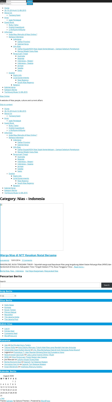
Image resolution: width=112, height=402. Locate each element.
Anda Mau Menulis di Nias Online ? (23, 34)
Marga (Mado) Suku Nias (28, 51)
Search (3, 1)
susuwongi (4, 260)
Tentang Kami (14, 15)
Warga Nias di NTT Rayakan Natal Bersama (28, 255)
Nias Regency (23, 80)
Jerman (20, 65)
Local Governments (21, 77)
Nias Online (5, 96)
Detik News (9, 305)
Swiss (20, 70)
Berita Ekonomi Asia (12, 362)
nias (6, 345)
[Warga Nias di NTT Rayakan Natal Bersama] (31, 250)
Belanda (21, 58)
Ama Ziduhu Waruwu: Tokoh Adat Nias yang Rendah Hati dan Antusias (47, 347)
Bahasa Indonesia (16, 37)
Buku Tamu (13, 25)
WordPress (45, 401)
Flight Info (17, 75)
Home (6, 8)
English (12, 73)
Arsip (6, 17)
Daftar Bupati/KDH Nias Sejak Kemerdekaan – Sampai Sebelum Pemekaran (48, 49)
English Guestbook (16, 27)
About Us (8, 13)
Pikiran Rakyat (10, 312)
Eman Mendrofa (11, 367)
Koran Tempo (10, 310)
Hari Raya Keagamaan (34, 271)
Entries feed (9, 331)
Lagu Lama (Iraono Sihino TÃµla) (40, 354)
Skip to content (6, 104)
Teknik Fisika (9, 347)
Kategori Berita (10, 89)
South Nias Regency (26, 82)
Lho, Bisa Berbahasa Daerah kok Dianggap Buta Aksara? (56, 350)
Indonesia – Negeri (25, 61)
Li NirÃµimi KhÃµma (17, 29)
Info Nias (17, 46)
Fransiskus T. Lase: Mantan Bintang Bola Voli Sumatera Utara (39, 352)
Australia (21, 56)
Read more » (79, 267)
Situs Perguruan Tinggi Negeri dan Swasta (29, 357)
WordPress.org (10, 336)
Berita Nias (4, 271)
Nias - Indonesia (17, 271)
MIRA (6, 357)
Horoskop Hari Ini (11, 364)
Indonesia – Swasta (25, 63)
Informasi (8, 32)
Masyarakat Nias (51, 271)
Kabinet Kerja (23, 44)
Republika (8, 314)
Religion (16, 85)
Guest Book (9, 22)
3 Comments (27, 260)
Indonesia (17, 39)
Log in (7, 328)
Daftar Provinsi (24, 41)
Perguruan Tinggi (20, 53)
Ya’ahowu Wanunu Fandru (31, 367)
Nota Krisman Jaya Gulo (14, 354)
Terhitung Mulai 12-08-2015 (15, 92)
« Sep (2, 398)
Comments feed (10, 333)
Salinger (9, 401)
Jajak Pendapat (15, 20)
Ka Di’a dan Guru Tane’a (21, 345)
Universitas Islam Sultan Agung (17, 350)
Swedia (20, 68)
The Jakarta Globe (11, 317)
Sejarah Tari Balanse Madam (36, 362)
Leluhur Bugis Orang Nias (28, 359)
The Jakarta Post (11, 319)
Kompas (7, 307)
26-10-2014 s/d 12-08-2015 (15, 10)
